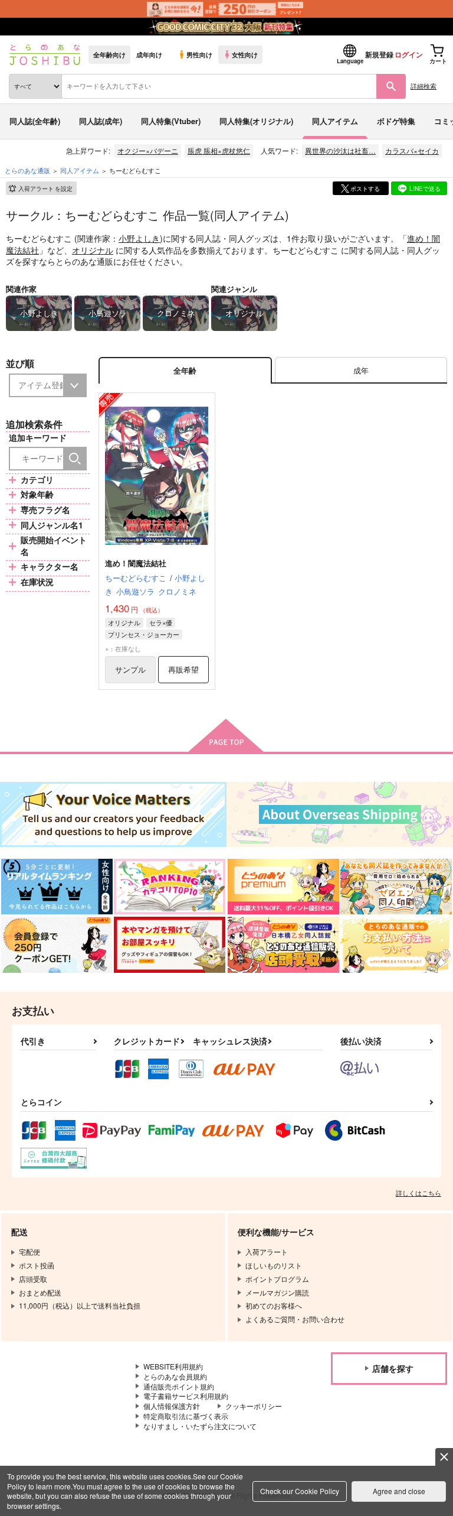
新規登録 (379, 54)
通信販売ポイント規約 (178, 1386)
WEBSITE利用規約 (173, 1366)
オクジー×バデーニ (147, 150)
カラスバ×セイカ (412, 150)
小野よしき (139, 238)
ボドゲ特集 (396, 120)
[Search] (75, 458)
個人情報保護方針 (171, 1406)
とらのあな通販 (27, 170)
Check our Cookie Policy (299, 1491)
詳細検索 (423, 85)
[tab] (361, 370)
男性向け (199, 54)
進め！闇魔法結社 (135, 563)
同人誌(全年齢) (34, 120)
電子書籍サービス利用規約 (185, 1396)
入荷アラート (45, 188)
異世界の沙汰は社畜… (340, 150)
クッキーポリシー (253, 1406)
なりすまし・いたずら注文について (200, 1426)
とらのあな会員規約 (175, 1376)
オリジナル (92, 250)
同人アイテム (335, 120)
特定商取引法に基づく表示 (185, 1416)
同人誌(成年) (100, 120)
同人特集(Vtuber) (171, 120)
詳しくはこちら (418, 1192)
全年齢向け (109, 54)
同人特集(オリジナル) (256, 120)
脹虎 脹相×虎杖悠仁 (219, 150)
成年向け (149, 54)
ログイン (409, 54)
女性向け (245, 54)
